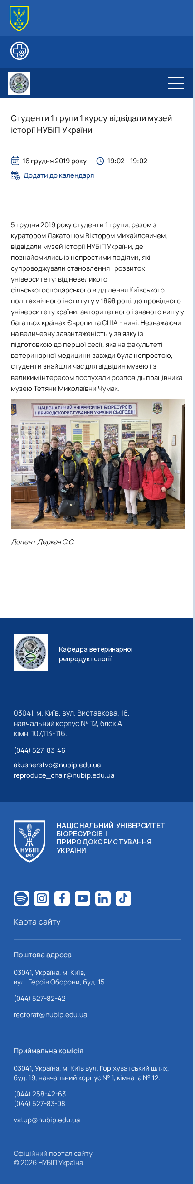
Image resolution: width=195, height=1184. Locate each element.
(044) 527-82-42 (40, 998)
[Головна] (19, 18)
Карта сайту (37, 921)
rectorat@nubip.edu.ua (50, 1014)
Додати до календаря (59, 175)
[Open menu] (176, 83)
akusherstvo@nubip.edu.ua (57, 765)
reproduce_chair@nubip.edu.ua (64, 775)
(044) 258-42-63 (40, 1094)
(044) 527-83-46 (39, 750)
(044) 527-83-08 (39, 1103)
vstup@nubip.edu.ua (47, 1120)
